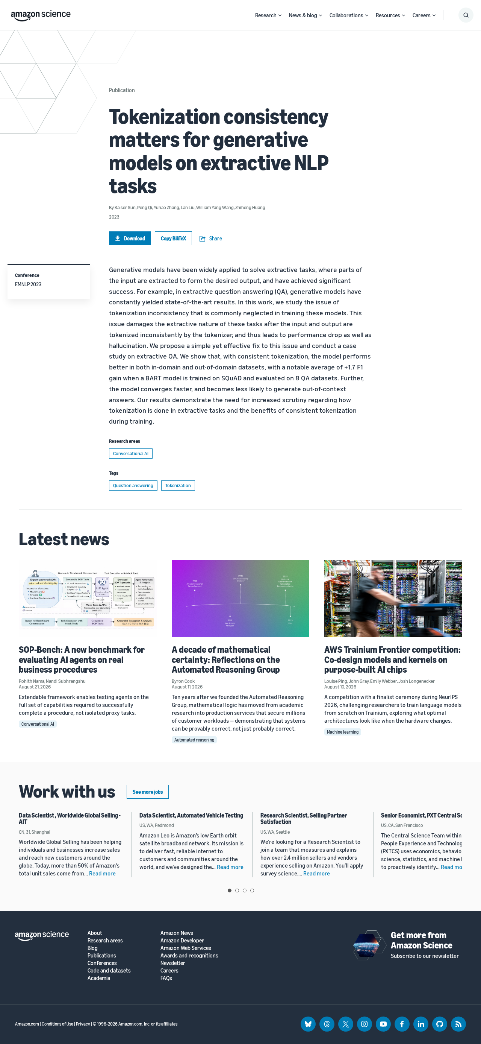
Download (134, 238)
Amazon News (176, 933)
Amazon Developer (182, 940)
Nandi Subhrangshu (66, 681)
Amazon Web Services (185, 948)
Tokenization (178, 485)
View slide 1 (229, 890)
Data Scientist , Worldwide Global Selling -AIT (70, 818)
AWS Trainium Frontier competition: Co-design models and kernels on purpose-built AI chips (392, 659)
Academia (99, 978)
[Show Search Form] (465, 15)
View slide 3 (245, 890)
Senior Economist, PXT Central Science (429, 815)
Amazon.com (27, 1024)
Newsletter (172, 963)
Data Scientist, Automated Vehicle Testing (191, 815)
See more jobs (148, 792)
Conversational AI (130, 453)
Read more (102, 873)
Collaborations (346, 15)
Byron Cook (183, 681)
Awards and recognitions (189, 955)
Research (266, 15)
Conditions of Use (57, 1024)
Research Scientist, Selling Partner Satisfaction (303, 818)
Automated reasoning (194, 740)
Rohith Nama (31, 681)
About (95, 933)
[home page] (41, 13)
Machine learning (342, 732)
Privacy (83, 1024)
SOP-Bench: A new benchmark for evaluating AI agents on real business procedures (82, 659)
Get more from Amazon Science (421, 940)
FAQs (166, 978)
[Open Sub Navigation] (279, 15)
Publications (102, 955)
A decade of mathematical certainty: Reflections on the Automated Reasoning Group (226, 659)
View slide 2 (237, 890)
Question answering (133, 485)
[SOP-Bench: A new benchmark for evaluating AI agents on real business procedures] (88, 598)
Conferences (102, 963)
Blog (93, 948)
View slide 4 (252, 890)
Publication (122, 90)
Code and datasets (109, 970)
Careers (422, 15)
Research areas (105, 940)
